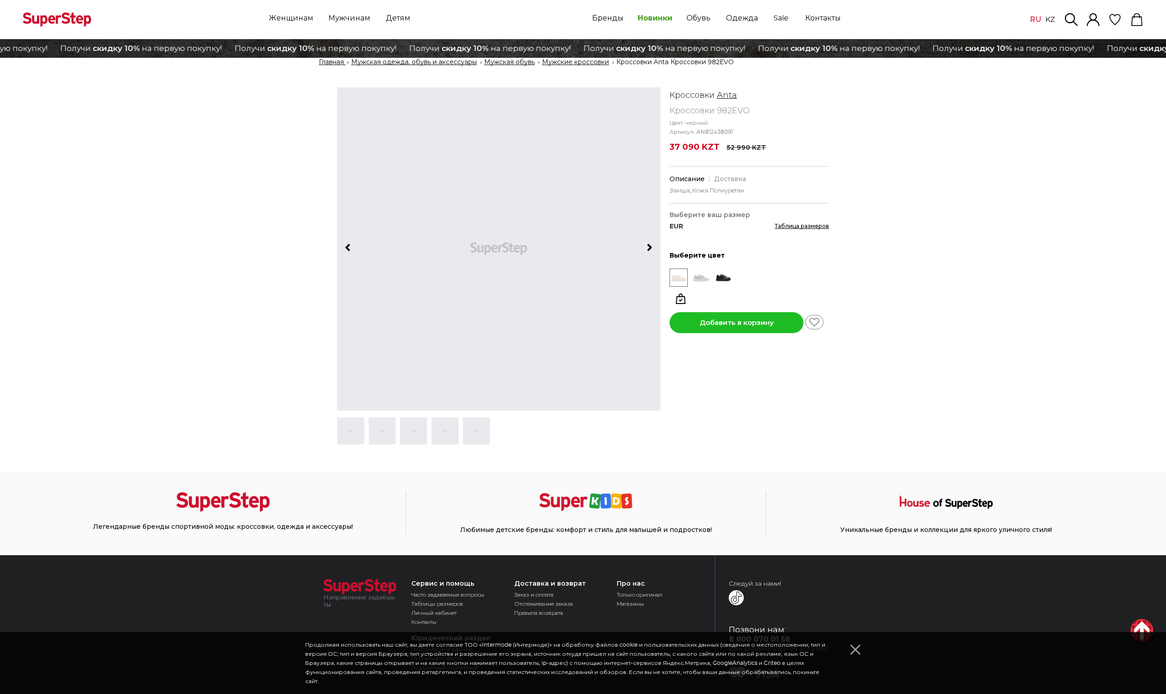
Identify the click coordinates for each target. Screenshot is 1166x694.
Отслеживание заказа (543, 603)
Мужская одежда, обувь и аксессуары (414, 62)
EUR (676, 226)
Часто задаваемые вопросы (447, 594)
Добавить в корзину (737, 322)
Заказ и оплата (533, 594)
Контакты (423, 621)
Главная (332, 62)
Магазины (630, 603)
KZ (1050, 19)
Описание (687, 179)
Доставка (730, 179)
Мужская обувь (509, 62)
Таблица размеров (802, 226)
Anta (727, 95)
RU (1035, 19)
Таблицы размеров (437, 603)
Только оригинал (639, 594)
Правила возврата (538, 612)
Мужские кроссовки (575, 62)
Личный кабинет (434, 612)
